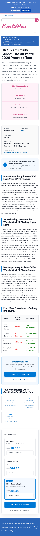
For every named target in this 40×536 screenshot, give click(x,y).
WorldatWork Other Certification (15, 40)
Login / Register (9, 15)
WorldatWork (13, 37)
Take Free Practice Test (20, 374)
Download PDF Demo (21, 380)
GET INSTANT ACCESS (20, 505)
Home (5, 37)
